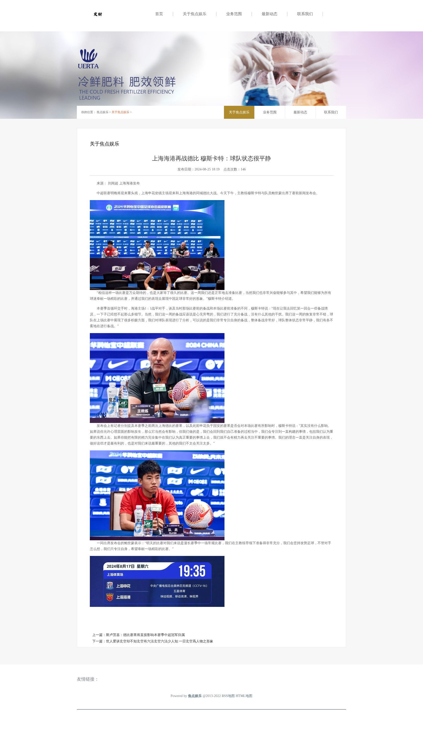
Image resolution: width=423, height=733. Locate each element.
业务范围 (234, 14)
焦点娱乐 (102, 112)
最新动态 (269, 14)
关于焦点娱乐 (194, 14)
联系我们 (305, 14)
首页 (159, 14)
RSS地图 (228, 696)
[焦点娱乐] (116, 14)
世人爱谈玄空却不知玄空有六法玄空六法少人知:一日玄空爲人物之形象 (159, 641)
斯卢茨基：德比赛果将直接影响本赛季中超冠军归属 (145, 635)
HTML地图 (244, 696)
